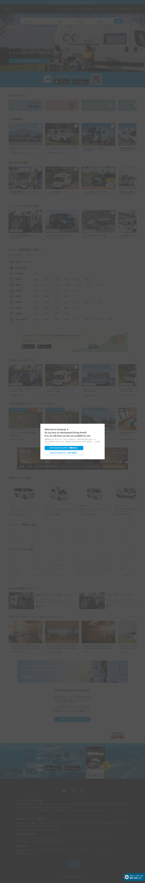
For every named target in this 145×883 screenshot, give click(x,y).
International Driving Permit (64, 448)
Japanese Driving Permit (64, 453)
